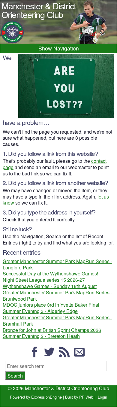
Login (102, 397)
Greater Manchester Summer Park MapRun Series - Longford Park (57, 264)
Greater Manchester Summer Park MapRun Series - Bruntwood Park (57, 295)
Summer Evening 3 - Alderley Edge (40, 311)
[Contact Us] (81, 354)
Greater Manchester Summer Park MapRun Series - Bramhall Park (57, 320)
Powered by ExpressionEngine (36, 397)
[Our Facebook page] (36, 354)
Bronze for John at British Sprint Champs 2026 (52, 330)
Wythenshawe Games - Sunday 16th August (50, 286)
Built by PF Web (79, 397)
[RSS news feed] (66, 354)
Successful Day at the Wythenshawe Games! (50, 273)
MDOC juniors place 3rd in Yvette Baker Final (51, 304)
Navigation (66, 48)
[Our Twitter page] (51, 354)
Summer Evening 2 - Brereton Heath (41, 336)
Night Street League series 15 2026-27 (44, 279)
